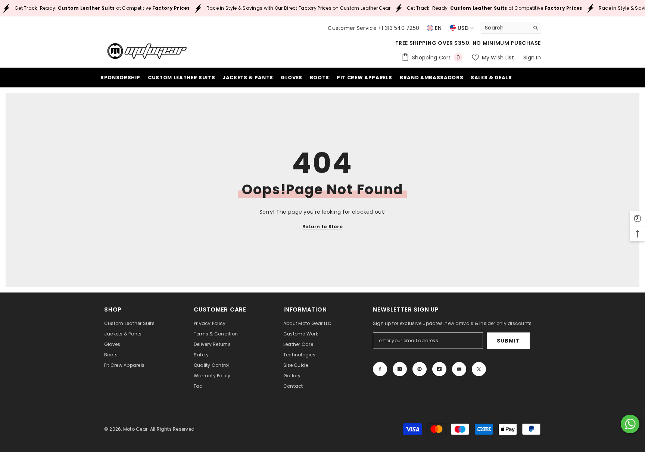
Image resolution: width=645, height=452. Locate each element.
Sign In (532, 57)
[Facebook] (380, 369)
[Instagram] (400, 369)
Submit (508, 340)
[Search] (511, 28)
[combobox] (505, 27)
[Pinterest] (419, 369)
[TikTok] (439, 369)
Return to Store (322, 226)
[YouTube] (459, 369)
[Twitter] (479, 369)
